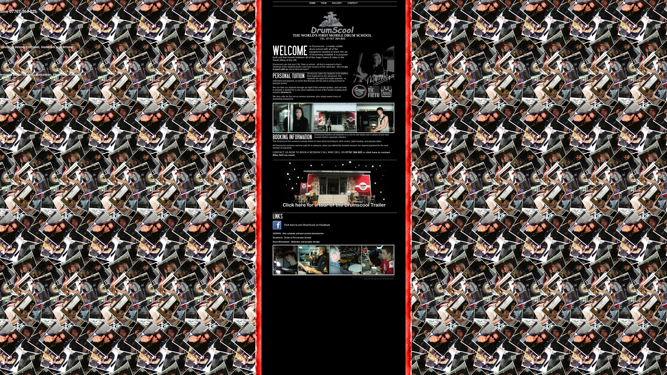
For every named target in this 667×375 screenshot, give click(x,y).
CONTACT (353, 3)
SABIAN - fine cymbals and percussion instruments (298, 233)
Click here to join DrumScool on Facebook (307, 225)
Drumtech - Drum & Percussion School (292, 237)
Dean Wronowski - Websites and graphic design (296, 242)
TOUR (324, 3)
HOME (312, 3)
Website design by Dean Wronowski (379, 279)
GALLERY (337, 3)
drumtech (286, 92)
